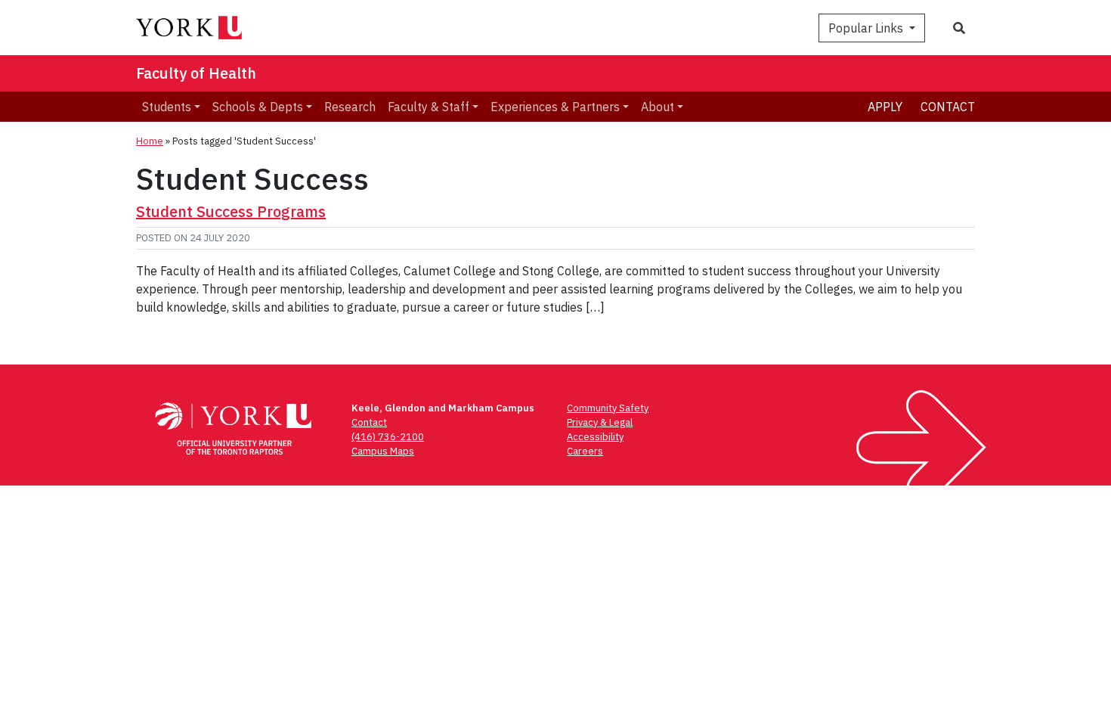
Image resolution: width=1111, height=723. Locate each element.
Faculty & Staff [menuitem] (428, 106)
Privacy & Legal (600, 422)
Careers (585, 451)
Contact (948, 106)
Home (149, 141)
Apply (885, 106)
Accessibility (595, 436)
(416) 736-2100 (387, 436)
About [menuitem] (657, 106)
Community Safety (607, 408)
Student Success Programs (231, 211)
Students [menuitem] (166, 106)
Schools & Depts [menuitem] (257, 106)
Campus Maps (382, 451)
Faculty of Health (196, 73)
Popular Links (867, 28)
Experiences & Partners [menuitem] (555, 106)
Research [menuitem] (350, 106)
